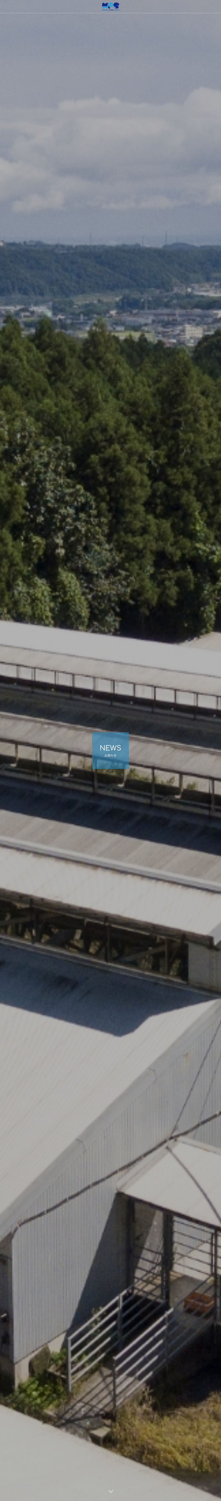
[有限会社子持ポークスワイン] (110, 6)
